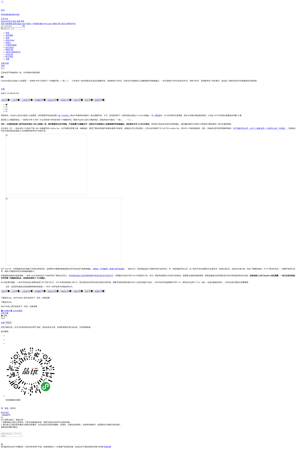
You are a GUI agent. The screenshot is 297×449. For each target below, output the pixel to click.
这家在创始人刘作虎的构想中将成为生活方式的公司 (92, 276)
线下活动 (12, 21)
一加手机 (25, 100)
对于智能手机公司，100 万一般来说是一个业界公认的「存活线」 (260, 128)
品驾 (15, 24)
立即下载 (4, 313)
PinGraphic (48, 24)
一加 (13, 100)
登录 (22, 21)
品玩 (3, 10)
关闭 (3, 66)
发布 (7, 413)
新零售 (97, 100)
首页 (3, 24)
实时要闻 (9, 24)
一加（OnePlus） (63, 115)
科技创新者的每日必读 (10, 14)
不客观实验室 (38, 24)
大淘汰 (76, 100)
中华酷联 (38, 100)
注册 (3, 63)
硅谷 (3, 68)
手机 (86, 100)
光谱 (3, 89)
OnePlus (64, 100)
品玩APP (4, 21)
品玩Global (21, 24)
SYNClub (9, 54)
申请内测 (107, 447)
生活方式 (51, 100)
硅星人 (29, 24)
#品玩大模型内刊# (68, 24)
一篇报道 (157, 115)
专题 (18, 21)
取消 (3, 413)
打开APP (4, 19)
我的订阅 (56, 24)
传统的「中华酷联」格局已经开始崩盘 (108, 269)
